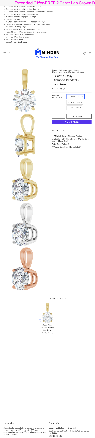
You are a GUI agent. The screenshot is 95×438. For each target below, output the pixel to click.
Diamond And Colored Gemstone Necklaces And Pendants (30, 12)
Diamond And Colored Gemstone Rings (22, 14)
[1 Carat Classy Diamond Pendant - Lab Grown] (47, 313)
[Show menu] (4, 53)
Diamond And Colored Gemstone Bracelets (23, 7)
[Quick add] (40, 320)
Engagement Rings (13, 19)
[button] (10, 53)
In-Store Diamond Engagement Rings (21, 17)
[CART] (90, 53)
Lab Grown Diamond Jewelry (69, 70)
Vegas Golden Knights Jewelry (18, 42)
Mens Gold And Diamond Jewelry (19, 37)
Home (54, 70)
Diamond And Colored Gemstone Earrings (23, 9)
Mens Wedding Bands (15, 39)
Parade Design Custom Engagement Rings (23, 29)
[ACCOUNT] (84, 53)
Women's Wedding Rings (16, 27)
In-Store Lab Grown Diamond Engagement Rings (25, 22)
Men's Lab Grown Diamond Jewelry (20, 34)
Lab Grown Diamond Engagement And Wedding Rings (28, 24)
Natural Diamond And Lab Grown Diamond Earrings (26, 32)
